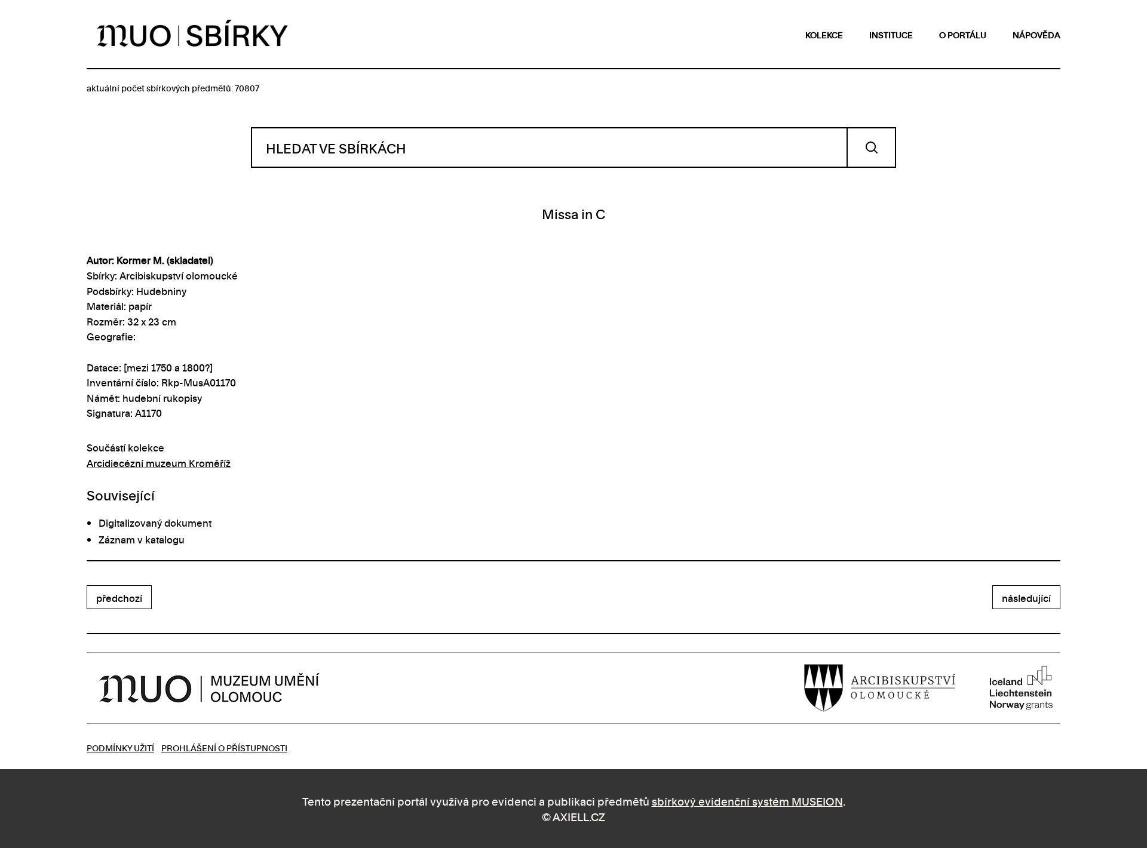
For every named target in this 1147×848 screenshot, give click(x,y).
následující (1026, 597)
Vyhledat (871, 147)
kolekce (824, 34)
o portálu (962, 34)
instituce (891, 34)
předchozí (119, 597)
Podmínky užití (120, 747)
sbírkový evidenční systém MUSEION (747, 800)
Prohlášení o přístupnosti (224, 747)
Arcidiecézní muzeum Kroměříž (159, 462)
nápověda (1036, 34)
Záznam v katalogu (142, 539)
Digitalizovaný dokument (155, 522)
